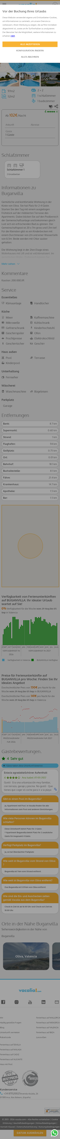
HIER (13, 36)
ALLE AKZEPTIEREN (30, 44)
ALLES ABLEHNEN (30, 56)
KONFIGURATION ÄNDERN (30, 50)
